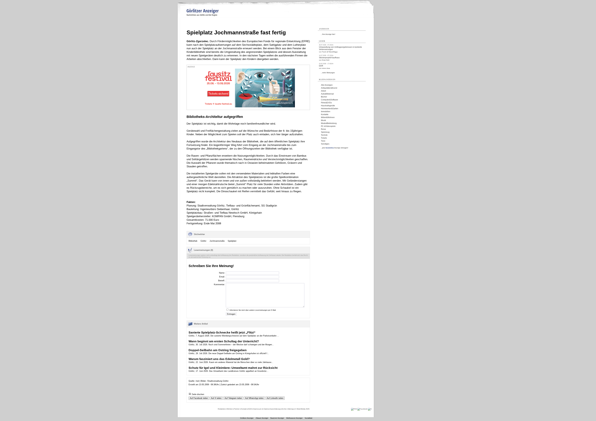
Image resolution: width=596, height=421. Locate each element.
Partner (237, 409)
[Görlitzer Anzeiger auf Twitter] (370, 409)
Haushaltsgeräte (328, 105)
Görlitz (203, 241)
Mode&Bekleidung (329, 123)
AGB (250, 409)
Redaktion (221, 409)
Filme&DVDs (326, 102)
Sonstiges (325, 144)
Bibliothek (193, 241)
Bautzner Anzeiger (277, 418)
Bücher (324, 97)
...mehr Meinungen (328, 72)
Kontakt (244, 409)
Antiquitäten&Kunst (329, 88)
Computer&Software (329, 100)
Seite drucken (197, 394)
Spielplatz (232, 241)
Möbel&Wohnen (328, 117)
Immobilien (325, 111)
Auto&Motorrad (327, 94)
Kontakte (324, 114)
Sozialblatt (308, 418)
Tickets (324, 138)
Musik (323, 120)
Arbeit (323, 91)
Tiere (323, 141)
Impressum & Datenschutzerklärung (266, 409)
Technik (324, 135)
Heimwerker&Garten (329, 108)
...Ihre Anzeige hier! (328, 34)
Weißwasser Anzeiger (294, 418)
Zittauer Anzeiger (262, 418)
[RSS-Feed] (354, 409)
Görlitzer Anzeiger (202, 10)
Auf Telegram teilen (233, 398)
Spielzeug (325, 132)
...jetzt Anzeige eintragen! (334, 148)
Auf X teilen (216, 398)
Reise (323, 129)
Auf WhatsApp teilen (254, 398)
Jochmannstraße (217, 241)
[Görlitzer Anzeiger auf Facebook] (362, 409)
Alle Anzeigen (327, 85)
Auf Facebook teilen (199, 398)
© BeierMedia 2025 (302, 409)
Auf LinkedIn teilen (275, 398)
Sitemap (291, 409)
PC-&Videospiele (328, 126)
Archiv (284, 409)
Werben (230, 409)
